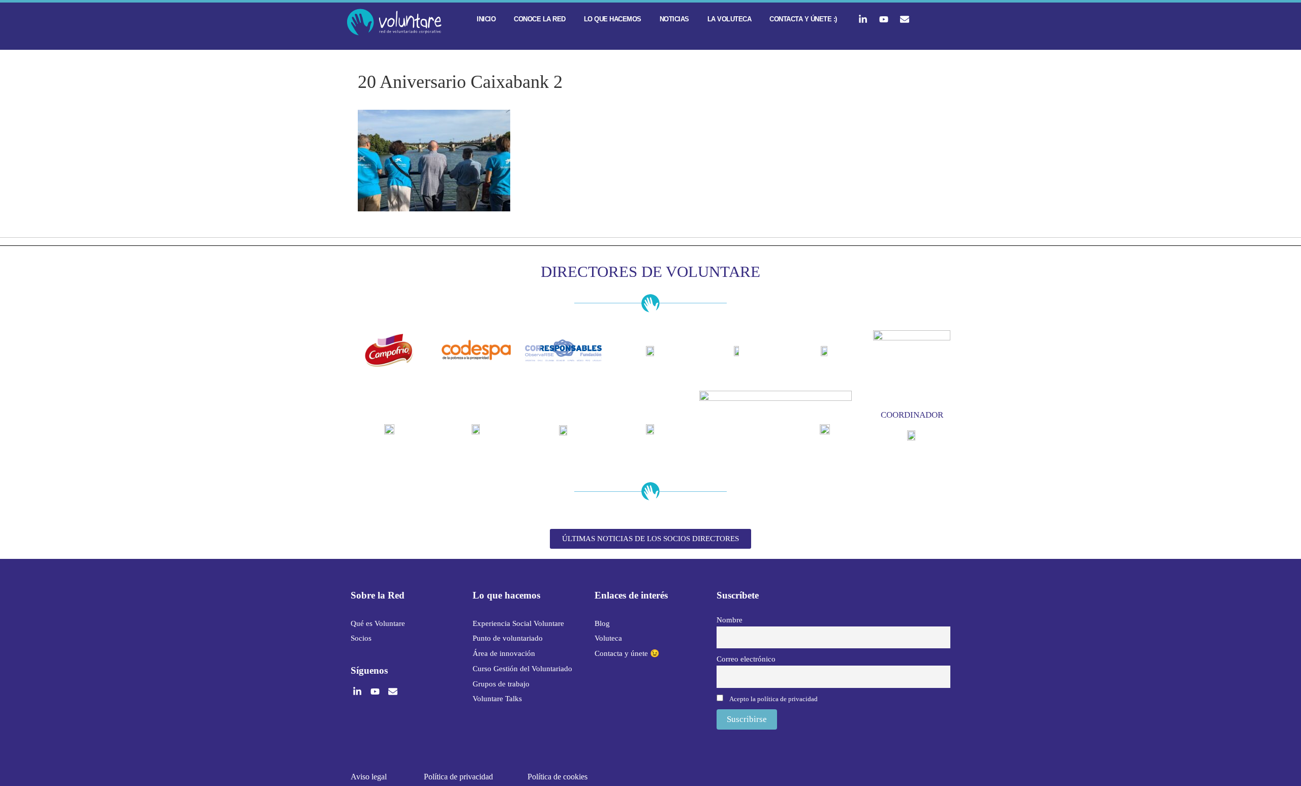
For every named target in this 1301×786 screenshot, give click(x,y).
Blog (602, 623)
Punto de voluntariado (508, 638)
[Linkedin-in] (863, 19)
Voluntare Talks (497, 699)
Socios (361, 638)
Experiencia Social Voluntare (518, 623)
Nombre (729, 619)
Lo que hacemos (612, 19)
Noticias (674, 19)
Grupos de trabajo (501, 684)
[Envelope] (904, 19)
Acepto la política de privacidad (773, 699)
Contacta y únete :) (803, 19)
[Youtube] (884, 19)
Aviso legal (369, 776)
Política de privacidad (458, 776)
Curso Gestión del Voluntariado (522, 669)
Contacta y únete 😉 (627, 653)
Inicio (486, 19)
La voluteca (729, 19)
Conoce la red (540, 19)
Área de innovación (504, 653)
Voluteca (608, 638)
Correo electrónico (746, 658)
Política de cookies (557, 776)
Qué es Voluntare (378, 623)
